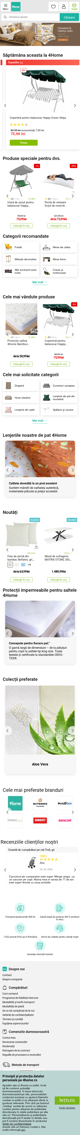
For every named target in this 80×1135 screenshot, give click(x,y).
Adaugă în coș (21, 225)
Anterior (7, 812)
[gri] (10, 564)
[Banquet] (40, 820)
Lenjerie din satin (25, 409)
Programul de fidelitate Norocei (20, 998)
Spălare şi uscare (63, 409)
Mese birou (59, 259)
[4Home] (15, 803)
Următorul (72, 812)
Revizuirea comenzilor (15, 1042)
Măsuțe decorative (25, 259)
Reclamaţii (8, 1046)
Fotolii (18, 247)
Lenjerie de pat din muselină (64, 398)
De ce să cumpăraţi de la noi (18, 1010)
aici (23, 1129)
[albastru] (23, 564)
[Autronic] (40, 803)
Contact (7, 975)
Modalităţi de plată (13, 1006)
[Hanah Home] (15, 820)
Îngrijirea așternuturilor (15, 1023)
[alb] (16, 564)
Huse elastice (23, 397)
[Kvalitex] (65, 803)
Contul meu (9, 1037)
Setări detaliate (67, 1107)
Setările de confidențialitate (18, 1015)
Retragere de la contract (16, 1050)
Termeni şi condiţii (12, 1019)
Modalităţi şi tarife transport (18, 1002)
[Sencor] (65, 820)
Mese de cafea (61, 247)
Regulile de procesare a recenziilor (21, 1054)
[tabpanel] (40, 34)
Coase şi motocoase (59, 271)
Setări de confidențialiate (16, 1123)
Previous (5, 105)
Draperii (19, 385)
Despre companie (12, 979)
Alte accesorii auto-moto (26, 271)
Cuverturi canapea (64, 385)
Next (74, 105)
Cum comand (10, 993)
